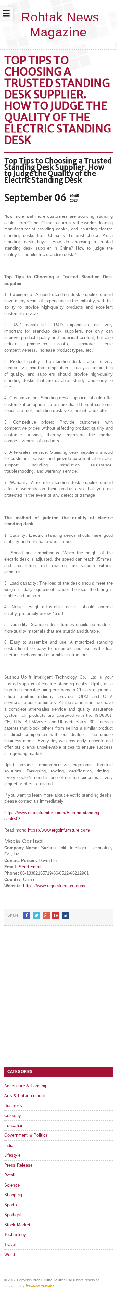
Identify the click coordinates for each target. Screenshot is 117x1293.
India (9, 1145)
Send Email (30, 866)
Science (12, 1185)
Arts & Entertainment (24, 1095)
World (9, 1254)
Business (13, 1105)
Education (14, 1125)
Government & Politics (26, 1135)
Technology (15, 1234)
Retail (9, 1175)
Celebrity (12, 1115)
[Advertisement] (58, 999)
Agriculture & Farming (25, 1085)
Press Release (18, 1165)
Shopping (13, 1194)
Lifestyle (12, 1155)
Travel (10, 1244)
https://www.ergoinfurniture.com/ (59, 830)
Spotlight (12, 1214)
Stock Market (17, 1224)
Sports (10, 1205)
